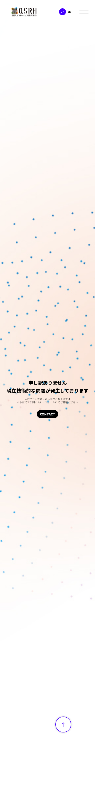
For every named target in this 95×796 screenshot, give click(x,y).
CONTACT (47, 414)
